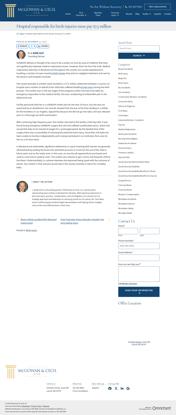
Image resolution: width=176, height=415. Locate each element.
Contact (167, 14)
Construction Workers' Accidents (132, 96)
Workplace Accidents (127, 199)
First (120, 235)
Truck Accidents (125, 189)
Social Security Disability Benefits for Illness (137, 171)
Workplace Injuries (126, 203)
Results (129, 14)
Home (68, 14)
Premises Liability (125, 152)
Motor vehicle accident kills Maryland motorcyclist (39, 221)
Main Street (136, 342)
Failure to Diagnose (126, 106)
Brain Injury (123, 83)
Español (157, 14)
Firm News (122, 110)
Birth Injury (31, 230)
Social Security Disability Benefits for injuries (137, 175)
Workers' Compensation (128, 194)
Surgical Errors (124, 180)
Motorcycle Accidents (127, 134)
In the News (123, 115)
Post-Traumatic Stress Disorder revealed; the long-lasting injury (82, 221)
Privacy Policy (36, 406)
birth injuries (59, 73)
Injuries (121, 124)
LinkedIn (42, 46)
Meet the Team (98, 14)
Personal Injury (115, 14)
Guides (146, 14)
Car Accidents (124, 92)
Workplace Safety (125, 208)
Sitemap (46, 406)
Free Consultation (157, 7)
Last (142, 235)
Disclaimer (26, 406)
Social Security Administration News (134, 162)
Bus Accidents (124, 87)
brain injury (88, 87)
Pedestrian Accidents (127, 143)
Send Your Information (139, 290)
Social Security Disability (128, 166)
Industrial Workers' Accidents (131, 120)
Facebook (21, 46)
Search (137, 55)
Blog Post (122, 78)
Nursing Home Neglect (127, 138)
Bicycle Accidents (125, 69)
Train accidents (124, 185)
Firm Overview (80, 14)
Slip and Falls (124, 157)
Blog (137, 14)
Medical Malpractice (126, 129)
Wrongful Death (125, 213)
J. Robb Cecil (37, 53)
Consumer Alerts (125, 101)
